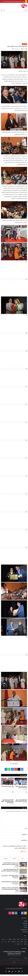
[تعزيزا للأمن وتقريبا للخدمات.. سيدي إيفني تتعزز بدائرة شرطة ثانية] (23, 877)
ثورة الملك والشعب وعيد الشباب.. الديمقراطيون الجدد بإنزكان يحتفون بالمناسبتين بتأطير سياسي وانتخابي (9, 889)
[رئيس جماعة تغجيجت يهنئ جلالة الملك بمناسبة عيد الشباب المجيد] (23, 883)
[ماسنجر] (12, 769)
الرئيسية (25, 921)
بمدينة (3, 939)
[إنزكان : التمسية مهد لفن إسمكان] (7, 781)
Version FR (25, 931)
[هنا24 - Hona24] (24, 6)
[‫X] (18, 769)
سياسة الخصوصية (24, 929)
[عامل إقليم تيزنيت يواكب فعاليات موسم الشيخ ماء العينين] (21, 781)
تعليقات (5, 858)
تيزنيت (25, 941)
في (2, 941)
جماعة (21, 941)
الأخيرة (14, 858)
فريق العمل (25, 923)
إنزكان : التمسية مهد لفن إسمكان (7, 786)
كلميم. (25, 944)
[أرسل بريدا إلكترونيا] (21, 49)
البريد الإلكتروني (24, 834)
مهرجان (18, 944)
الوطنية (10, 939)
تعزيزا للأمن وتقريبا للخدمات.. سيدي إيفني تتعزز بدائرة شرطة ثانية (13, 1)
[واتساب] (9, 769)
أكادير (25, 939)
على (5, 941)
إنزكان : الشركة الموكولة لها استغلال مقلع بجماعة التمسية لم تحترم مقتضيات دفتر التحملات (9, 870)
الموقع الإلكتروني (24, 840)
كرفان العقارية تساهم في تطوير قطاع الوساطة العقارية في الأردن (21, 800)
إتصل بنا (25, 927)
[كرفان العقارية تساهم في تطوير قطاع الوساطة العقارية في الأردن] (21, 794)
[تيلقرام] (6, 769)
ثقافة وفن (24, 44)
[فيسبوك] (22, 769)
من (21, 944)
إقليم (22, 939)
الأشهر (22, 858)
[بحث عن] (1, 10)
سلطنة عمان (13, 941)
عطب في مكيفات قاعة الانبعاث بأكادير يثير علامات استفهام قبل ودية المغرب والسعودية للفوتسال (10, 864)
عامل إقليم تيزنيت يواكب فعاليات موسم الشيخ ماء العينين (21, 786)
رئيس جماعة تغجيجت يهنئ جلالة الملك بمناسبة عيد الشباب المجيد (10, 882)
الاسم (26, 828)
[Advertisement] (14, 27)
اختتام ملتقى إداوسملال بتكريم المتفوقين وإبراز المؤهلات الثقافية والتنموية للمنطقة (7, 801)
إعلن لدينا (25, 925)
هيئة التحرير (24, 49)
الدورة (18, 939)
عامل (9, 941)
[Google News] (14, 763)
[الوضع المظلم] (4, 10)
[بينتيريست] (15, 769)
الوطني (14, 939)
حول (18, 941)
